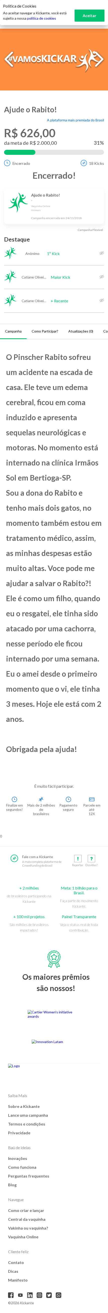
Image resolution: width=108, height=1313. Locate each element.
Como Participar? (45, 331)
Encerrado (21, 163)
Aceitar (89, 15)
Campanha (13, 331)
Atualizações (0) (80, 331)
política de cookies (41, 18)
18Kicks (96, 163)
